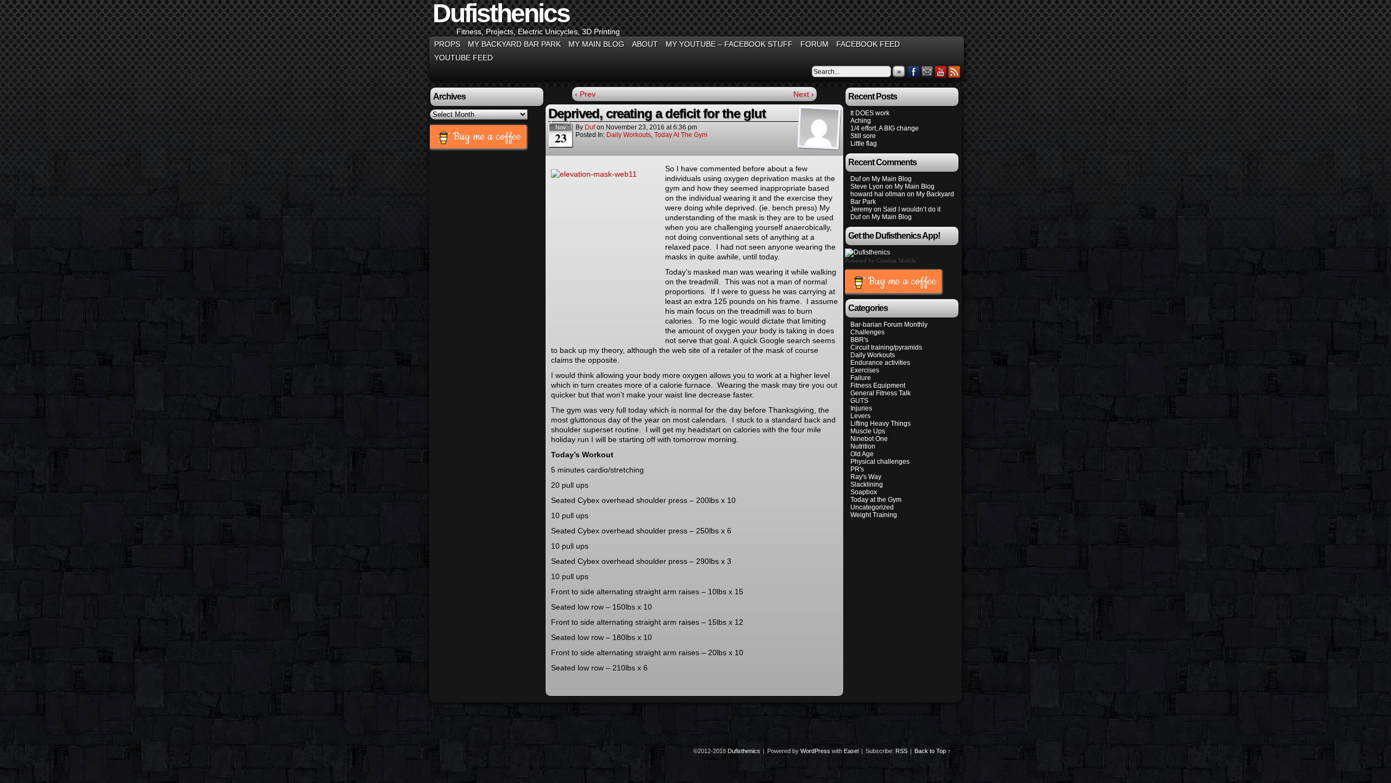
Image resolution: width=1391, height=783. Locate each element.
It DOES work (869, 113)
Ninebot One (869, 439)
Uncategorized (872, 507)
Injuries (861, 408)
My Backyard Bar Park (514, 44)
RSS (954, 71)
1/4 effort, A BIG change (884, 128)
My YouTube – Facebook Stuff (729, 44)
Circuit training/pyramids (886, 347)
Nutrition (862, 446)
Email (927, 71)
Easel (851, 751)
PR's (857, 469)
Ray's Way (865, 477)
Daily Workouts (628, 135)
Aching (860, 121)
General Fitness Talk (880, 393)
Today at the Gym (680, 135)
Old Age (862, 454)
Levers (860, 416)
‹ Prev (585, 94)
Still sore (863, 136)
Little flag (863, 143)
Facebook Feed (868, 44)
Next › (803, 94)
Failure (860, 378)
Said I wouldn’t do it (912, 209)
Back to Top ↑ (932, 751)
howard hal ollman (877, 194)
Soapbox (863, 492)
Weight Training (873, 515)
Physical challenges (880, 461)
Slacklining (866, 484)
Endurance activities (880, 362)
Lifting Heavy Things (880, 423)
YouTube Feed (463, 57)
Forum (814, 44)
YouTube (941, 71)
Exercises (864, 370)
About (645, 44)
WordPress (815, 751)
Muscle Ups (867, 431)
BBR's (859, 340)
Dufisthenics (744, 751)
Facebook (913, 71)
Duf (590, 127)
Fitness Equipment (877, 385)
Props (447, 44)
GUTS (859, 401)
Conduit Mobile (896, 260)
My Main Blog (596, 44)
